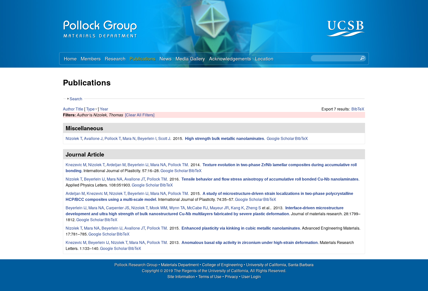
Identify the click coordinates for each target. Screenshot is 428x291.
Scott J (164, 138)
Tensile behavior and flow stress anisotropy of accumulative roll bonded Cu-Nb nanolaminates (270, 179)
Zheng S (253, 208)
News (166, 58)
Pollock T (113, 138)
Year (104, 109)
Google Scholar (280, 138)
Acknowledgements (230, 58)
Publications (143, 58)
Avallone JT (134, 179)
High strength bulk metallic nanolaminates (224, 138)
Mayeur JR (219, 208)
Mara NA (158, 164)
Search (76, 99)
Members (91, 58)
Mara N (129, 138)
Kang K (237, 208)
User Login (251, 276)
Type (90, 109)
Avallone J (93, 138)
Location (264, 58)
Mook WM (158, 208)
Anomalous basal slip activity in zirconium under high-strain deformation (250, 242)
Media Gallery (190, 58)
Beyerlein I (146, 138)
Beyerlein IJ (138, 164)
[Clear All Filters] (139, 115)
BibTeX (357, 109)
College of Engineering (222, 264)
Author (69, 109)
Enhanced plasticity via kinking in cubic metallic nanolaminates (241, 228)
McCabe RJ (197, 208)
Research (115, 58)
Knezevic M (76, 164)
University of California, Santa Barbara (280, 264)
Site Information (181, 276)
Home (70, 58)
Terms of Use (209, 276)
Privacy (231, 276)
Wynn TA (177, 208)
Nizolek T (74, 138)
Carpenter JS (117, 208)
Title (79, 109)
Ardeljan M (116, 164)
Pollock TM (178, 164)
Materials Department (180, 264)
